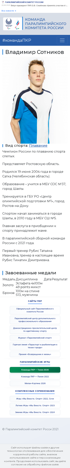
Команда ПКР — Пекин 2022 (35, 376)
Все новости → (9, 10)
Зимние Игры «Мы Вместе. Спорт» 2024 (35, 412)
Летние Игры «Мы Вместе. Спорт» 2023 (35, 405)
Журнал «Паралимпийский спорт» (35, 338)
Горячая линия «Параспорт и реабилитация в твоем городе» (35, 346)
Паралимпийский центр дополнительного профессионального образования (35, 319)
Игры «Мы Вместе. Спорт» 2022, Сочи (35, 398)
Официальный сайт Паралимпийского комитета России (35, 310)
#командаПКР (16, 40)
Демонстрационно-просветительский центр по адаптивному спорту (35, 329)
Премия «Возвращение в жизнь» (35, 354)
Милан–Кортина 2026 (35, 383)
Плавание (38, 145)
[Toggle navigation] (62, 40)
